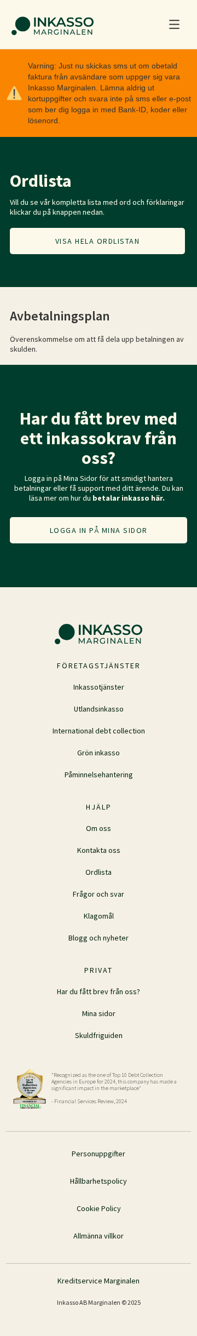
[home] (50, 25)
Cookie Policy (99, 1208)
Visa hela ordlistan (97, 241)
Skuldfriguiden (99, 1035)
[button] (174, 24)
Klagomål (99, 916)
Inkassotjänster (98, 687)
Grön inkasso (98, 753)
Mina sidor (98, 1013)
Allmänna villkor (98, 1236)
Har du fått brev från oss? (98, 991)
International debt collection (99, 731)
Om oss (98, 828)
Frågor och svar (98, 894)
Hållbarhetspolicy (98, 1181)
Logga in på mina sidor (99, 530)
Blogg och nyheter (98, 938)
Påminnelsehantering (99, 774)
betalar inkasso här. (128, 498)
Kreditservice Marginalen (98, 1281)
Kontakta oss (98, 850)
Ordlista (98, 872)
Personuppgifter (98, 1154)
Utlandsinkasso (99, 709)
